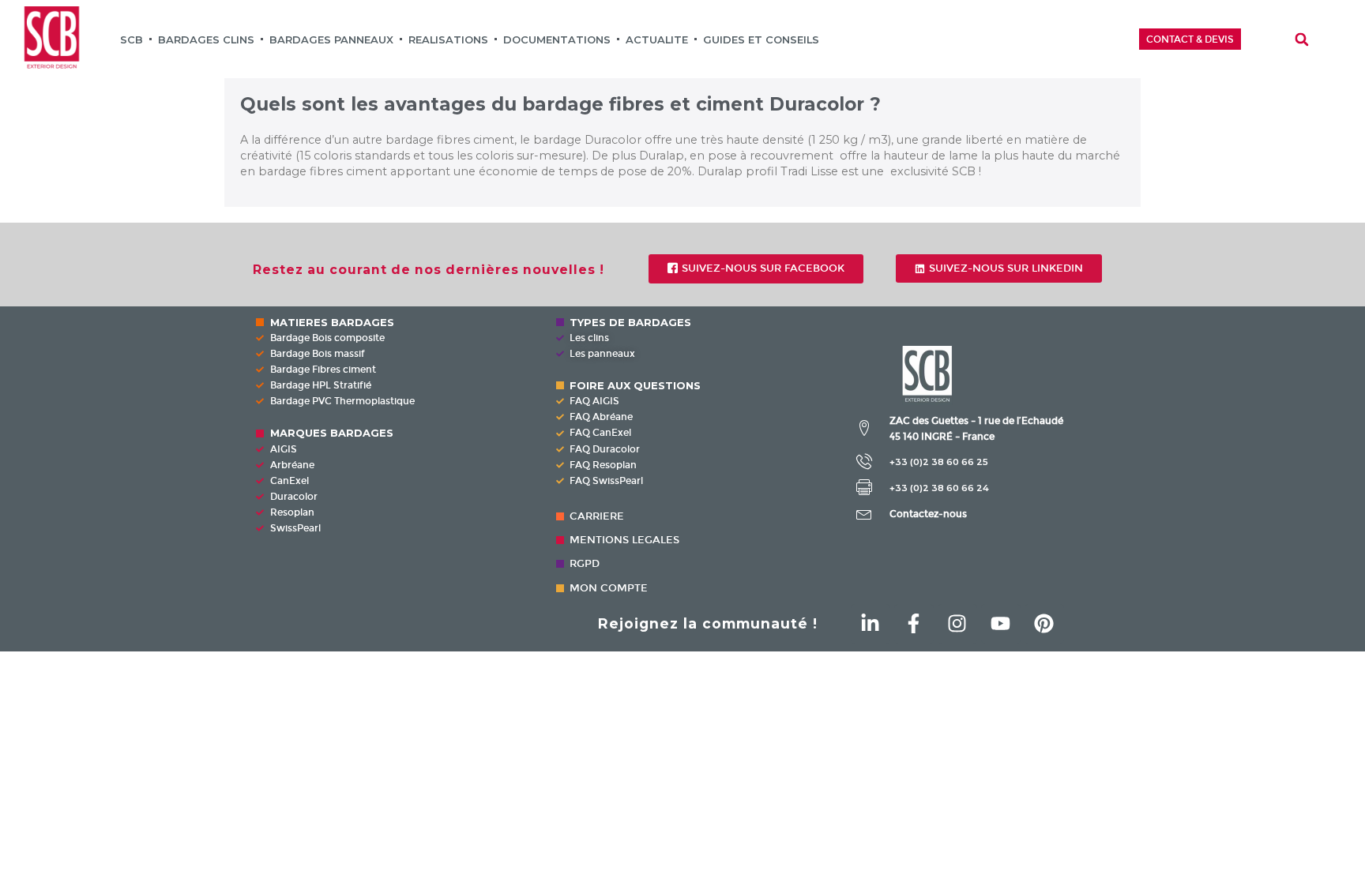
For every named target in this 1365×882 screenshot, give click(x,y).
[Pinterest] (1044, 624)
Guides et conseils (761, 39)
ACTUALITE (657, 39)
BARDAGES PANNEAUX (331, 39)
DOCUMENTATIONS (557, 39)
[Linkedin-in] (870, 624)
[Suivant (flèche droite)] (1337, 441)
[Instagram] (957, 624)
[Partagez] (1347, 17)
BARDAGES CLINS (206, 39)
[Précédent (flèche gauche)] (27, 441)
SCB (131, 39)
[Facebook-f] (914, 624)
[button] (1302, 39)
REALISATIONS (448, 39)
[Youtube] (1001, 624)
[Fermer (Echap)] (1312, 17)
